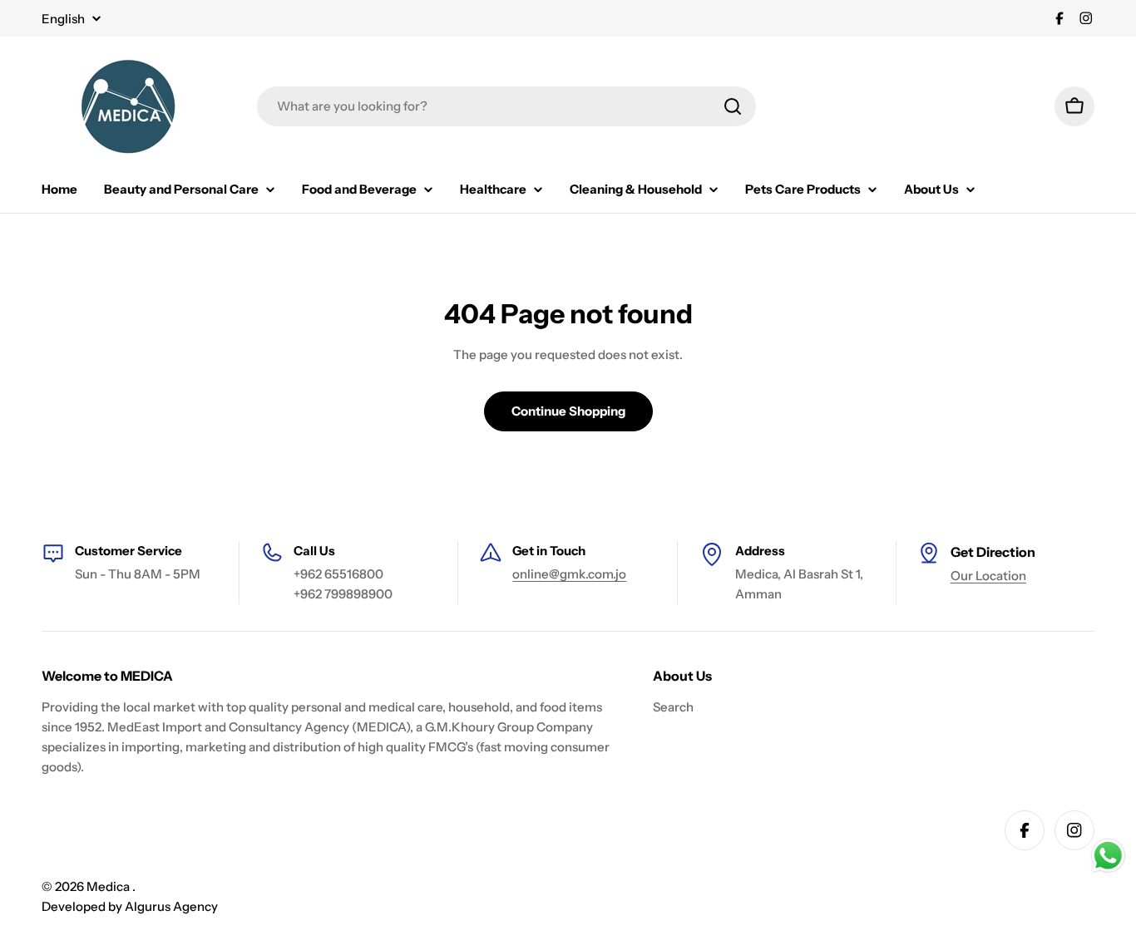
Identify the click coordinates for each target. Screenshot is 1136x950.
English (63, 18)
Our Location (988, 575)
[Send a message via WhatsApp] (1108, 855)
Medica (109, 886)
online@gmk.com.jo (569, 574)
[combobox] (506, 106)
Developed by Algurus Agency (130, 906)
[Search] (733, 106)
